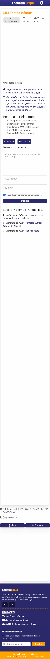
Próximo (23, 141)
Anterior (10, 141)
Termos (16, 654)
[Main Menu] (3, 3)
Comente (39, 525)
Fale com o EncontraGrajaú (16, 620)
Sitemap (34, 654)
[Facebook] (5, 604)
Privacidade (25, 654)
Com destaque (21, 624)
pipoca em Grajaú (15, 103)
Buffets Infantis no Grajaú (27, 92)
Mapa (13, 525)
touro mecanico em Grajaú (19, 110)
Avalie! (26, 21)
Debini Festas (32, 230)
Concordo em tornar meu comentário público (25, 195)
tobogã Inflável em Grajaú (30, 106)
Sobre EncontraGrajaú (14, 616)
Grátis (33, 624)
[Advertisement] (25, 54)
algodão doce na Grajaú (17, 97)
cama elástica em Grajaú (31, 100)
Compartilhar (11, 21)
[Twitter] (12, 604)
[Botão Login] (41, 3)
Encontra (23, 3)
